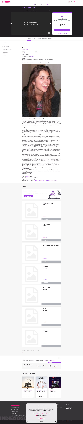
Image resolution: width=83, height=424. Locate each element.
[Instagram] (16, 409)
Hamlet (4, 53)
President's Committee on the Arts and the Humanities (46, 180)
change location (46, 4)
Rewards (3, 44)
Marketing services (69, 407)
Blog (56, 408)
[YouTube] (14, 409)
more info (23, 49)
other (36, 52)
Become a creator (68, 408)
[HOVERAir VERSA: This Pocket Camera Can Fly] (41, 382)
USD (65, 1)
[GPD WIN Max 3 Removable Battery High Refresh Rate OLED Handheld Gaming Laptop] (55, 382)
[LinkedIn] (17, 409)
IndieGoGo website (30, 174)
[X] (13, 409)
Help (45, 360)
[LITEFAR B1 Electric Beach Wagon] (28, 382)
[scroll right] (50, 23)
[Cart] (71, 2)
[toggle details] (34, 397)
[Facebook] (11, 409)
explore (46, 374)
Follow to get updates (52, 367)
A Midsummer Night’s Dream (7, 49)
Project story (4, 42)
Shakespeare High (28, 7)
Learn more (40, 366)
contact (27, 49)
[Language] (69, 1)
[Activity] (74, 2)
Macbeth (4, 50)
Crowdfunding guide (51, 360)
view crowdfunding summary (62, 33)
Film (23, 52)
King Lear (4, 55)
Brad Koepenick (26, 8)
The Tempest (5, 47)
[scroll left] (11, 23)
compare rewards (28, 196)
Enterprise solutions (69, 409)
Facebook (28, 176)
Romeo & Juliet (5, 52)
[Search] (35, 2)
